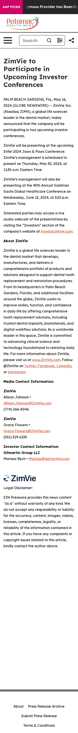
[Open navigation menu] (7, 40)
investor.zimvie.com (57, 231)
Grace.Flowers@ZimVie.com (26, 431)
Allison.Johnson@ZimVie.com (27, 403)
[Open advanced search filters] (59, 40)
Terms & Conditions (39, 725)
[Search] (49, 40)
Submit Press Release (39, 716)
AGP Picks (11, 7)
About (18, 706)
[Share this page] (71, 40)
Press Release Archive (46, 706)
